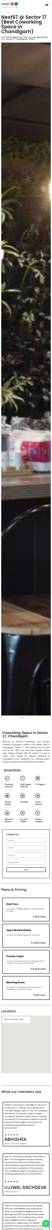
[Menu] (47, 5)
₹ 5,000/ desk (38, 942)
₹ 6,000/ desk (38, 968)
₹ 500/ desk (39, 916)
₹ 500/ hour (39, 995)
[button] (3, 379)
